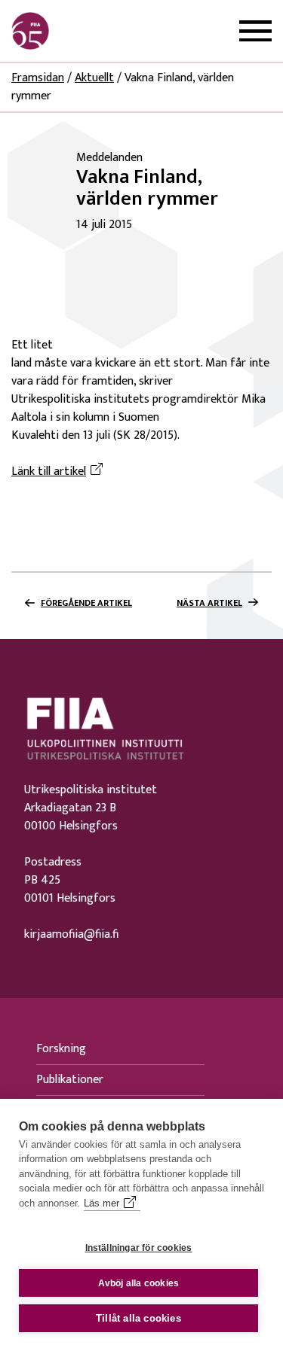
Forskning (61, 1049)
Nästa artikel (209, 603)
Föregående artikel (86, 603)
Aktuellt (94, 78)
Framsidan (37, 78)
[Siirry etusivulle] (83, 31)
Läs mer (101, 1203)
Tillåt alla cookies (138, 1318)
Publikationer (69, 1080)
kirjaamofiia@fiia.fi (71, 935)
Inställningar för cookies (138, 1248)
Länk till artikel (59, 472)
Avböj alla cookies (139, 1283)
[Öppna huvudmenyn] (255, 31)
